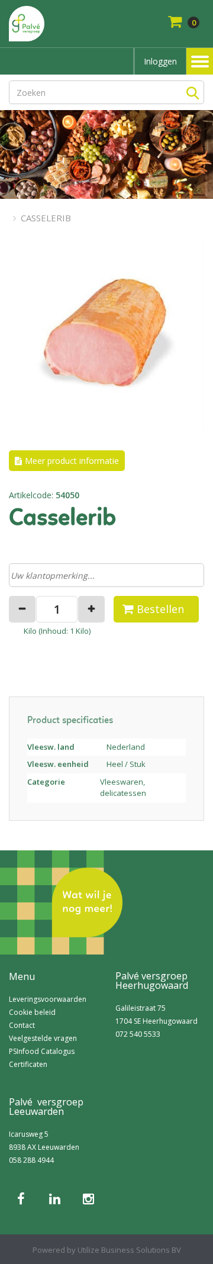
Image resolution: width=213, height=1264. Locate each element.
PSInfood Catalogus (42, 1051)
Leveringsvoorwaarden (47, 999)
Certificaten (28, 1064)
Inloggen (160, 61)
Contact (22, 1025)
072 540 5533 (137, 1034)
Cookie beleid (32, 1012)
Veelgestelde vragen (43, 1038)
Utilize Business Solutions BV (129, 1249)
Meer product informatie (72, 460)
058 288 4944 (31, 1160)
